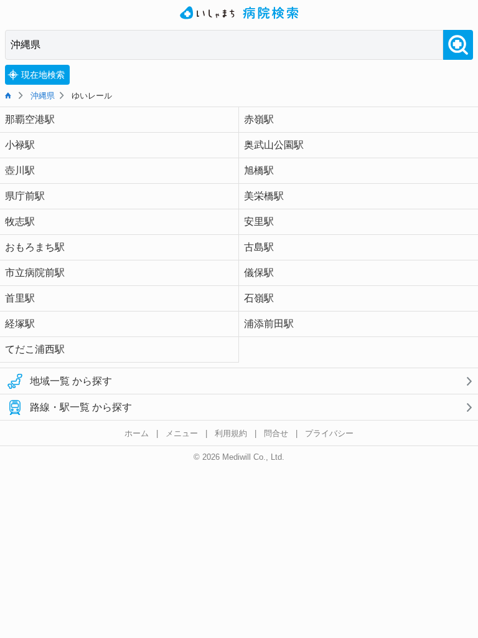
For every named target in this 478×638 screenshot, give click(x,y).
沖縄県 (42, 95)
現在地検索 (43, 75)
